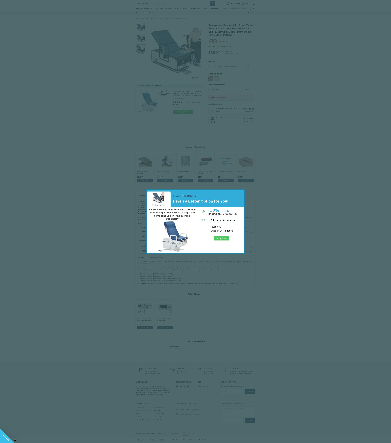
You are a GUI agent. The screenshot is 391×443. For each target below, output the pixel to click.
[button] (7, 436)
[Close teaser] (15, 440)
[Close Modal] (241, 193)
